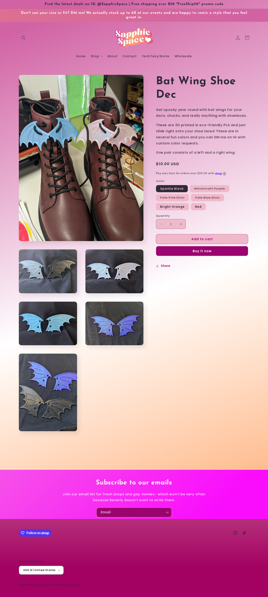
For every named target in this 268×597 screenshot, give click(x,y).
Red (198, 207)
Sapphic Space (40, 585)
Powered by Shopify (65, 585)
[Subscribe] (166, 512)
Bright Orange (172, 207)
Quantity (163, 216)
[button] (23, 37)
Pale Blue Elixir (209, 198)
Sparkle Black (172, 189)
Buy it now (202, 251)
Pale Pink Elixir (174, 198)
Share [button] (165, 266)
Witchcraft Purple (211, 189)
